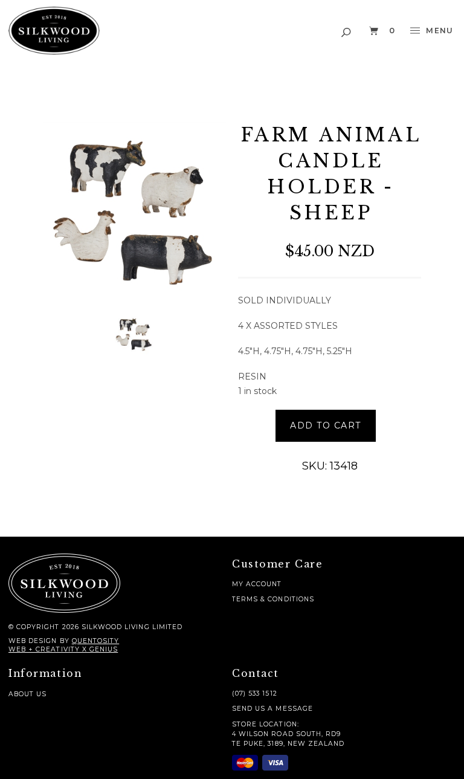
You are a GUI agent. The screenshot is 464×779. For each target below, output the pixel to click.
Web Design (32, 641)
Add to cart (325, 425)
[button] (346, 30)
